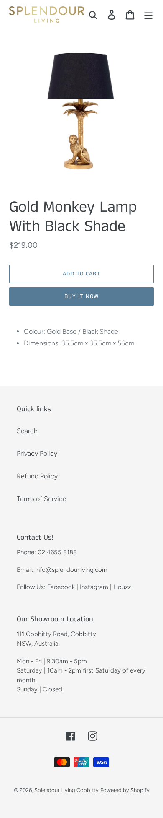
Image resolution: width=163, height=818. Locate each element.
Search (27, 431)
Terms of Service (41, 499)
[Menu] (148, 14)
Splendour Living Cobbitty (66, 790)
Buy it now (81, 296)
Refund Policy (37, 476)
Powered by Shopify (125, 790)
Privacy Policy (37, 453)
